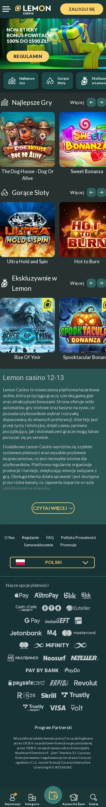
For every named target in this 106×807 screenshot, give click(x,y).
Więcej (77, 102)
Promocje (68, 545)
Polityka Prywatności (78, 537)
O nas (10, 537)
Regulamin (30, 537)
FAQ (50, 537)
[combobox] (52, 564)
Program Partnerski (53, 727)
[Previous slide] (91, 102)
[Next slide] (101, 102)
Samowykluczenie (38, 545)
